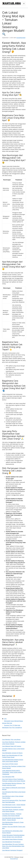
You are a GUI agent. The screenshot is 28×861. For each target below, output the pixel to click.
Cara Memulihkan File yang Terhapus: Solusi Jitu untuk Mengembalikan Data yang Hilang (13, 846)
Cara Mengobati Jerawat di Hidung (12, 753)
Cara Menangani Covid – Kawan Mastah (13, 804)
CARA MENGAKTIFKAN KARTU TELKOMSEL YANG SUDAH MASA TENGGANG (12, 772)
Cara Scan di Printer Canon (10, 764)
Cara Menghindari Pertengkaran (11, 842)
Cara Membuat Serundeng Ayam (11, 807)
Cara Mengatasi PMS (8, 776)
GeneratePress (14, 858)
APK (5, 718)
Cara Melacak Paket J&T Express (11, 746)
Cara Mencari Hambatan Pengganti (12, 850)
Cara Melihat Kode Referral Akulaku (12, 839)
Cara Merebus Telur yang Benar (11, 739)
